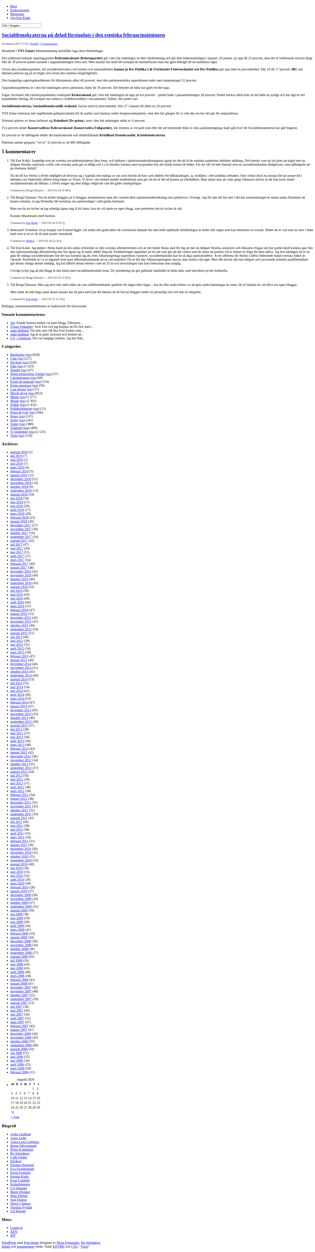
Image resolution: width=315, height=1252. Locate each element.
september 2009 (21, 906)
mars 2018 (17, 513)
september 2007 (21, 999)
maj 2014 (16, 691)
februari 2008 (19, 980)
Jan (12, 323)
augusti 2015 (19, 633)
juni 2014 (16, 687)
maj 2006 (16, 1060)
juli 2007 (16, 1006)
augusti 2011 (18, 818)
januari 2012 (18, 799)
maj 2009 (16, 922)
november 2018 (21, 483)
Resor (14, 416)
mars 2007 (17, 1022)
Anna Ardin (18, 1138)
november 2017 (21, 529)
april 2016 (17, 602)
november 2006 (21, 1037)
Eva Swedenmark (22, 1169)
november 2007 (21, 991)
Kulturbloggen (20, 1184)
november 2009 (21, 899)
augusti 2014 (19, 679)
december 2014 (20, 664)
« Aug (15, 1117)
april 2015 (17, 648)
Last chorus (18, 389)
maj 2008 (16, 968)
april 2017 (17, 556)
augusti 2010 (19, 864)
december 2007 (20, 987)
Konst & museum (22, 381)
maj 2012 (16, 783)
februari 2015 (19, 656)
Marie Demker (20, 1192)
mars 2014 (17, 698)
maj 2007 (16, 1014)
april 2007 (17, 1018)
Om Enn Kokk (20, 18)
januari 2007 (18, 1030)
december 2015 (20, 617)
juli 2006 (16, 1053)
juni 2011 (16, 825)
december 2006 (20, 1033)
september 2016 (21, 583)
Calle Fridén (18, 1157)
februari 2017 (19, 564)
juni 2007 (16, 1010)
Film (13, 366)
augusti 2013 (19, 725)
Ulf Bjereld (18, 1211)
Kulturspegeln (19, 10)
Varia (13, 435)
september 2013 (21, 721)
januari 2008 (18, 983)
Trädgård (16, 428)
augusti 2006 (19, 1049)
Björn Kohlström (21, 1149)
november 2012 (21, 760)
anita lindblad (19, 330)
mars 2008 (17, 976)
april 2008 (17, 972)
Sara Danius (18, 1200)
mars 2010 (17, 883)
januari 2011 (18, 845)
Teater (14, 424)
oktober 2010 (19, 856)
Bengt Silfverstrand (23, 1146)
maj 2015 (16, 644)
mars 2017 (17, 560)
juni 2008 (16, 964)
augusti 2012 (19, 772)
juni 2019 (16, 460)
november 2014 (21, 668)
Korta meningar (21, 385)
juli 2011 (16, 822)
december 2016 (20, 571)
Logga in (16, 1228)
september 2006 (21, 1045)
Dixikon (15, 1161)
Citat (13, 358)
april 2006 (17, 1064)
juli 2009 (16, 914)
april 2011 (17, 833)
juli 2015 (16, 637)
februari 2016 (19, 610)
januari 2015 (18, 660)
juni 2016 (16, 594)
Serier (14, 420)
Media (14, 397)
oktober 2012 (19, 764)
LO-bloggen (18, 1188)
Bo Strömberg (19, 1153)
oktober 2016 (19, 579)
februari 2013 (19, 748)
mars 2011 (17, 837)
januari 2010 (18, 891)
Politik (34, 43)
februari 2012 (19, 795)
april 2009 (17, 926)
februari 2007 (19, 1026)
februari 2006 (19, 1072)
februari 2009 (19, 933)
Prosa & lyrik (19, 412)
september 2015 (21, 629)
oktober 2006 (19, 1041)
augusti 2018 (19, 494)
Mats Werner (19, 1196)
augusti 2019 (19, 452)
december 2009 (20, 895)
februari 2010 (19, 887)
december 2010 (20, 849)
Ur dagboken (19, 432)
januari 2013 (18, 752)
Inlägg (6, 1246)
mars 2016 (17, 606)
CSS (74, 1246)
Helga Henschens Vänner (27, 374)
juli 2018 (16, 498)
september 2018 (21, 490)
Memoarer (17, 14)
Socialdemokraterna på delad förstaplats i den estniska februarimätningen (83, 35)
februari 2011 (19, 841)
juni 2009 (16, 918)
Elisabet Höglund (22, 1165)
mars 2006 (17, 1068)
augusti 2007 (19, 1003)
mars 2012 (17, 791)
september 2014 (21, 675)
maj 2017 (16, 552)
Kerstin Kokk (19, 1176)
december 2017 (20, 525)
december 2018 (20, 479)
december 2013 (20, 710)
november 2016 (21, 575)
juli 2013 (16, 729)
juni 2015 (16, 641)
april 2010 (17, 879)
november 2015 (21, 621)
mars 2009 (17, 929)
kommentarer (26, 1246)
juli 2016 (16, 591)
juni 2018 (16, 502)
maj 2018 (16, 506)
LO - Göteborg (20, 338)
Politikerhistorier (21, 408)
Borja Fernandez (68, 1243)
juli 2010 (16, 868)
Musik (14, 401)
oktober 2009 (19, 902)
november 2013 (21, 714)
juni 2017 (16, 548)
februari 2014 (19, 702)
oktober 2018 (19, 487)
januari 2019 (18, 475)
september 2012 (21, 768)
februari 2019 (19, 471)
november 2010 (21, 852)
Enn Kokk (32, 222)
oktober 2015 (19, 625)
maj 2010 (16, 876)
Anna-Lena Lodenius (24, 1142)
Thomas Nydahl (21, 1207)
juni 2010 (16, 872)
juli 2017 (16, 544)
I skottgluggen (20, 378)
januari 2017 (18, 567)
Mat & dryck (19, 393)
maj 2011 (16, 829)
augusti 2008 (19, 956)
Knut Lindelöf (20, 1180)
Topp (84, 1246)
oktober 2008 (19, 949)
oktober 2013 (19, 718)
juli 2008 (16, 960)
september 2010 (21, 860)
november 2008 (21, 945)
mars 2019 (17, 467)
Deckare (16, 362)
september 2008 (21, 953)
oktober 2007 (19, 995)
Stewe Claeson (20, 1203)
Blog (13, 6)
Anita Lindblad (20, 1134)
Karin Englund (20, 1173)
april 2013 (17, 741)
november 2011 (20, 806)
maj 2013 (16, 737)
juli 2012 (16, 775)
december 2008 (20, 941)
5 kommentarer (49, 43)
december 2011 (20, 802)
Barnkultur (17, 354)
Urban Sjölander (21, 326)
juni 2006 (16, 1057)
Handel (15, 370)
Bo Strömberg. (91, 1243)
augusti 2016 (19, 587)
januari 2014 (18, 706)
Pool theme (31, 1243)
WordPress (9, 1243)
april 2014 (17, 695)
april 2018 (17, 510)
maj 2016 (16, 598)
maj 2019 (16, 463)
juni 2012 (16, 779)
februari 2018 (19, 517)
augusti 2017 (19, 540)
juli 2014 (16, 683)
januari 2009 (18, 937)
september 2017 (21, 537)
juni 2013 (16, 733)
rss (28, 354)
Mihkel (30, 240)
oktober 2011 (19, 810)
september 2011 (21, 814)
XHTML (58, 1246)
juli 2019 (16, 456)
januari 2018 (18, 521)
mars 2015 (17, 652)
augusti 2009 (19, 910)
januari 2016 (18, 614)
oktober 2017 (19, 533)
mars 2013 (17, 745)
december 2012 (20, 756)
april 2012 (17, 787)
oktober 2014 (19, 671)
